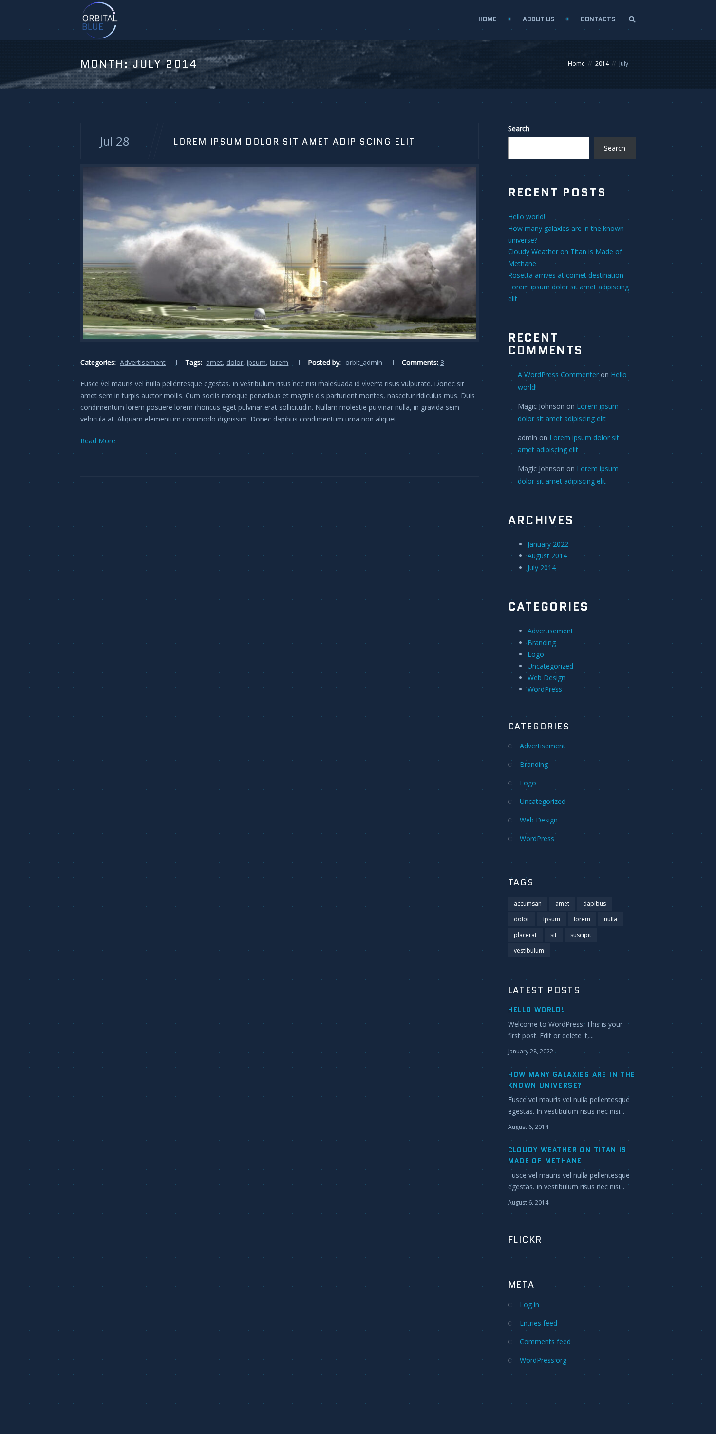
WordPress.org (543, 1360)
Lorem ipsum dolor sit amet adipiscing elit (294, 141)
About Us (538, 19)
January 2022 (548, 544)
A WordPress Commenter (558, 374)
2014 (602, 63)
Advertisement (143, 362)
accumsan (528, 903)
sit (553, 935)
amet (214, 362)
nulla (610, 919)
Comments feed (545, 1341)
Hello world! (526, 216)
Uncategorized (550, 665)
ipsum (256, 362)
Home (487, 19)
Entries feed (538, 1323)
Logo (536, 654)
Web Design (546, 677)
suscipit (580, 935)
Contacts (598, 19)
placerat (525, 935)
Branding (542, 642)
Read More (97, 440)
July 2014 (542, 567)
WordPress (545, 689)
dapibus (594, 903)
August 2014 (547, 555)
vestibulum (529, 950)
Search (518, 128)
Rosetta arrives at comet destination (565, 275)
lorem (279, 362)
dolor (234, 362)
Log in (529, 1304)
